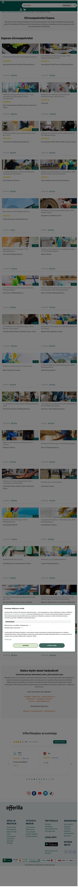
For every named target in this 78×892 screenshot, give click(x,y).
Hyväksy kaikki (51, 645)
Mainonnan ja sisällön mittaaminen (16, 625)
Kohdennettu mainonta (12, 628)
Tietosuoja (7, 639)
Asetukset (26, 645)
